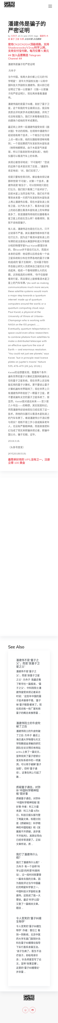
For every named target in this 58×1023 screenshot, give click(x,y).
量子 (13, 39)
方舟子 (14, 36)
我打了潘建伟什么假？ (27, 856)
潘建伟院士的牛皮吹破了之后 (28, 724)
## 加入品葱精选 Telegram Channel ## (24, 56)
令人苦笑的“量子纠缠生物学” (28, 920)
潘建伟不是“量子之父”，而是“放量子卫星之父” (28, 663)
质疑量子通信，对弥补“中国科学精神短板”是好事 (28, 790)
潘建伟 (43, 36)
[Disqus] (29, 522)
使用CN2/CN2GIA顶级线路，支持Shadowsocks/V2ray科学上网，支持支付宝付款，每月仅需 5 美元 (28, 48)
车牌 (22, 39)
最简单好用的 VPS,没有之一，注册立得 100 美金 (29, 461)
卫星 (17, 39)
